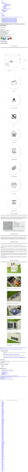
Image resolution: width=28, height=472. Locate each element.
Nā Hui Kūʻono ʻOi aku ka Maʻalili (7, 8)
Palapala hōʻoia (5, 11)
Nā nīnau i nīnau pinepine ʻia (5, 372)
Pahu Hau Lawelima (12, 376)
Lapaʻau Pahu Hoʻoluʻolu (7, 376)
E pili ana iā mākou (4, 10)
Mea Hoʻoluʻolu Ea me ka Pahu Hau (19, 376)
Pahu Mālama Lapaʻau (7, 4)
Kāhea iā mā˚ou (3, 374)
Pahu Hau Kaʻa (5, 6)
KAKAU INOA (2, 362)
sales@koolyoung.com (4, 370)
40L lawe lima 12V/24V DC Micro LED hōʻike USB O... (11, 354)
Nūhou (2, 9)
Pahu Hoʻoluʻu (5, 3)
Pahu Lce (4, 7)
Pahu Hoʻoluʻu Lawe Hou (8, 5)
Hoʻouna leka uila (2, 378)
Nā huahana (3, 2)
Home (2, 14)
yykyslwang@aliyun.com (10, 370)
